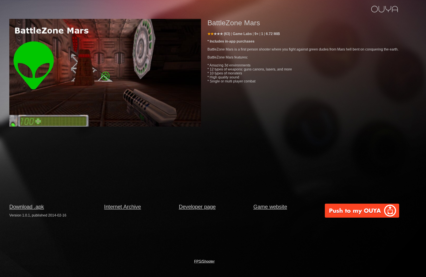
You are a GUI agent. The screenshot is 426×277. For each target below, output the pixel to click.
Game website (270, 207)
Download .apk (26, 207)
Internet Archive (122, 207)
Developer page (197, 207)
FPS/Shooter (204, 261)
